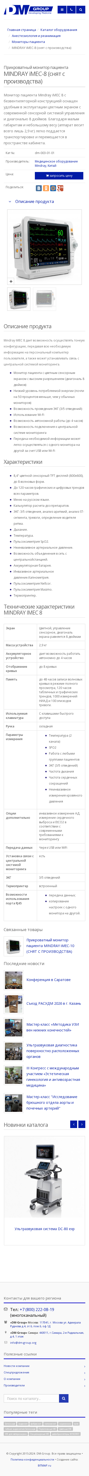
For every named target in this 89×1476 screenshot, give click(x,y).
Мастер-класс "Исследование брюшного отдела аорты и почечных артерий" (51, 1102)
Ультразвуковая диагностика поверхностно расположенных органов (52, 1051)
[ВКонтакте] (39, 188)
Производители (14, 1385)
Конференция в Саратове (48, 979)
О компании (12, 1379)
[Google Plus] (60, 188)
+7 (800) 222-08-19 (37, 1309)
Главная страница (21, 29)
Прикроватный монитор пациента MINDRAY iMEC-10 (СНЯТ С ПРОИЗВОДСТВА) (50, 946)
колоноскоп (50, 1423)
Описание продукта (34, 201)
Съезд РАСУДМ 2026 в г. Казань (53, 1003)
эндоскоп (23, 1423)
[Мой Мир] (53, 188)
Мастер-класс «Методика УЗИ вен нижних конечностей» (52, 1027)
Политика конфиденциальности (32, 1459)
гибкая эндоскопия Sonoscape (20, 1428)
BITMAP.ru (44, 1465)
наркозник (65, 1423)
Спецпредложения (16, 1372)
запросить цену (60, 175)
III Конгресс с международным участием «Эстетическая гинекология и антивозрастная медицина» (53, 1077)
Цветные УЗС (65, 1428)
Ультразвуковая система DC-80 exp (45, 1228)
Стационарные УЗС (39, 1434)
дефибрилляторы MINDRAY (65, 1434)
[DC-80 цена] (44, 1177)
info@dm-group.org (23, 1342)
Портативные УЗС (47, 1428)
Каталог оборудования (59, 29)
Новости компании (16, 1366)
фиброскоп (36, 1423)
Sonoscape (10, 1423)
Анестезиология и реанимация (36, 35)
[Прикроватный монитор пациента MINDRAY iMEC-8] (44, 281)
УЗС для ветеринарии (16, 1434)
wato (76, 1423)
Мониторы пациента (28, 41)
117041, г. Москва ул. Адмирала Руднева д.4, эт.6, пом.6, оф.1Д (45, 1324)
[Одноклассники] (46, 188)
